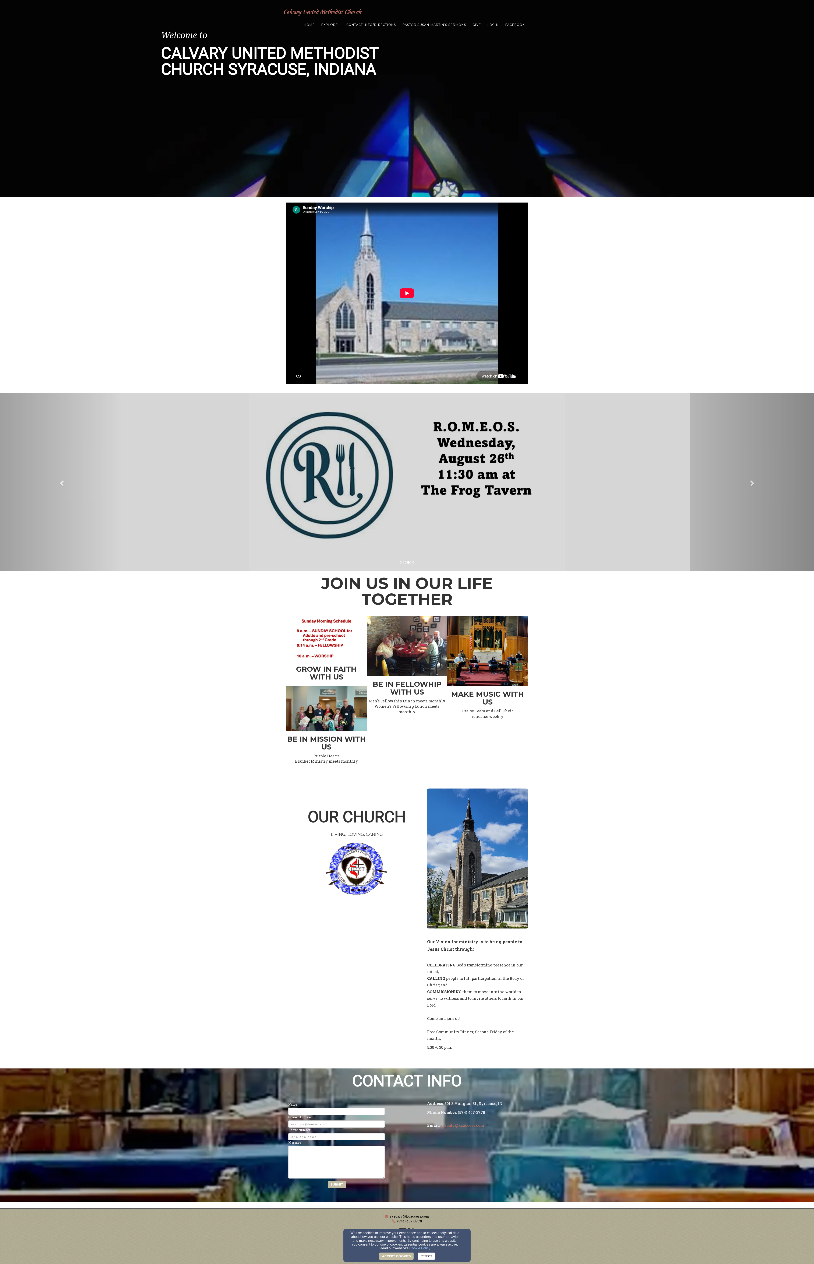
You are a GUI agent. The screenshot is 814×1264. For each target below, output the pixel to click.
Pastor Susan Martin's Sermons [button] (434, 25)
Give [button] (477, 25)
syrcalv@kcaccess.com (409, 1216)
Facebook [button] (515, 25)
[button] (61, 482)
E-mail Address (299, 1117)
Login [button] (493, 25)
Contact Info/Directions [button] (371, 25)
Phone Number (299, 1130)
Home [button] (309, 25)
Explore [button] (329, 25)
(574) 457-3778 (409, 1221)
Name (292, 1104)
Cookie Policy (419, 1248)
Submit (336, 1184)
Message (294, 1143)
